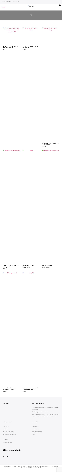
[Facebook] (20, 1)
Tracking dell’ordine (37, 431)
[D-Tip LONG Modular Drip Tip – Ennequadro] (50, 84)
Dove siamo (35, 426)
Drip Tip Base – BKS (28, 265)
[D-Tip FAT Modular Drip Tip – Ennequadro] (31, 35)
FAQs (33, 434)
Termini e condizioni (8, 431)
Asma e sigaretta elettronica (39, 412)
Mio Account (35, 429)
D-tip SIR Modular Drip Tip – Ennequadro (11, 266)
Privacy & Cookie (7, 442)
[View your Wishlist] (56, 7)
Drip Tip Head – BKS (47, 265)
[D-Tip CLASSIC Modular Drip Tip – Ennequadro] (11, 35)
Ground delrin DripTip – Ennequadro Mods (10, 388)
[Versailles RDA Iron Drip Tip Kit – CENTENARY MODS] (31, 329)
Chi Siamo (6, 426)
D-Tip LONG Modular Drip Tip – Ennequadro (50, 143)
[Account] (53, 7)
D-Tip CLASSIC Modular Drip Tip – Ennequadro (11, 46)
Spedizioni (5, 439)
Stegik (39, 468)
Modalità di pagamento (9, 434)
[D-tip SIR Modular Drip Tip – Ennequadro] (11, 207)
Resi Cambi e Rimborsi (9, 437)
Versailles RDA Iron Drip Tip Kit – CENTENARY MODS (30, 388)
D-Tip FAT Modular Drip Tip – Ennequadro (31, 46)
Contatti (5, 429)
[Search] (49, 7)
